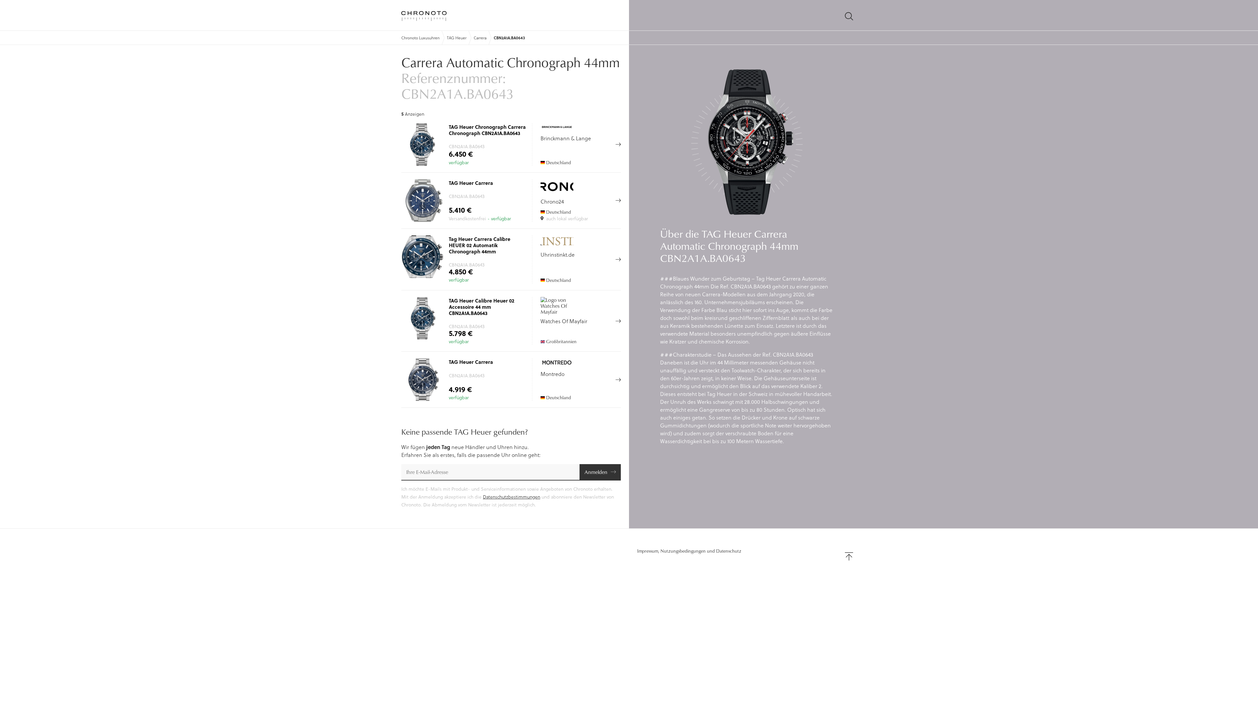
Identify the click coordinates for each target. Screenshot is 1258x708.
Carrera (480, 38)
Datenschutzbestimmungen (511, 496)
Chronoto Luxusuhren (420, 38)
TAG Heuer (457, 38)
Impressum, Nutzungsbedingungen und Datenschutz (689, 551)
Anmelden (595, 472)
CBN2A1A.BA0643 (509, 38)
